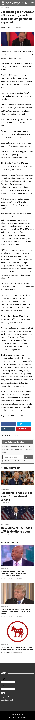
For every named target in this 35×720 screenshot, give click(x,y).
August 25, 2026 (17, 617)
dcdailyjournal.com (19, 714)
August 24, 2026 (17, 652)
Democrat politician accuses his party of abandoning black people (17, 648)
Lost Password (7, 699)
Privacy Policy (12, 717)
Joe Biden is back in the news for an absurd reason (17, 496)
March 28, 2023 (18, 27)
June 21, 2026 (5, 534)
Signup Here (6, 696)
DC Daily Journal (5, 27)
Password (5, 685)
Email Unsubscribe (21, 717)
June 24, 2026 (5, 502)
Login (3, 678)
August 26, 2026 (17, 579)
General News (5, 7)
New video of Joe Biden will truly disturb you (16, 529)
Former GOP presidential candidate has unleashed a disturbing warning (13, 573)
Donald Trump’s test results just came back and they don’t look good (17, 611)
